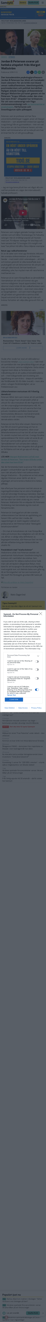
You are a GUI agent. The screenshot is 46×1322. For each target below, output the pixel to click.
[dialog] (23, 661)
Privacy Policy (36, 708)
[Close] (41, 614)
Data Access (23, 708)
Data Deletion (10, 708)
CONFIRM (14, 699)
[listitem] (23, 656)
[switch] (37, 661)
